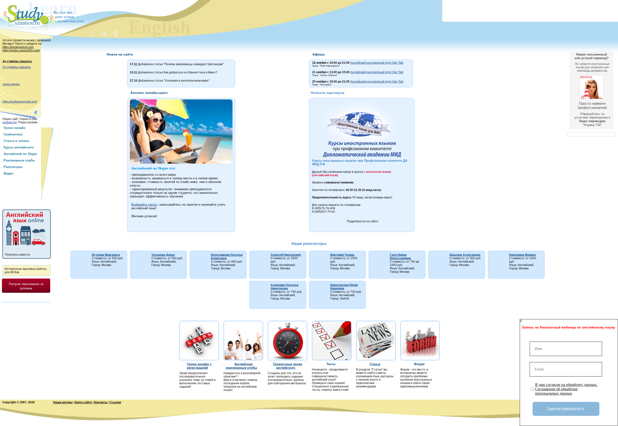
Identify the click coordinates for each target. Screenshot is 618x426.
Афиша (318, 54)
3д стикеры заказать (17, 61)
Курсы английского (19, 147)
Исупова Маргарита (106, 255)
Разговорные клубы (19, 160)
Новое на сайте (120, 54)
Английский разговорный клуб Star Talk (376, 62)
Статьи (375, 364)
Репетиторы (13, 167)
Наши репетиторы (309, 244)
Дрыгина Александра (464, 255)
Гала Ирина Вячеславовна (400, 256)
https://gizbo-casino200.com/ (21, 50)
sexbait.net (9, 122)
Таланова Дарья (163, 255)
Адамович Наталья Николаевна (284, 286)
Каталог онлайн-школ (149, 93)
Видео (8, 173)
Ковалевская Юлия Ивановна (344, 286)
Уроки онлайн (14, 128)
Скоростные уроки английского (287, 366)
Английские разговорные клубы (241, 366)
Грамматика (13, 134)
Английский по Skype (20, 154)
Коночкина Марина (522, 255)
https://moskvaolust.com (18, 47)
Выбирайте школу (144, 204)
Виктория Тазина (342, 255)
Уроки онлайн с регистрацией (199, 366)
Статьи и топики (16, 141)
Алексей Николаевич (286, 255)
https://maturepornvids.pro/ (19, 101)
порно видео (11, 84)
